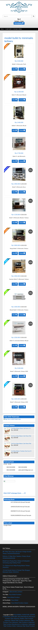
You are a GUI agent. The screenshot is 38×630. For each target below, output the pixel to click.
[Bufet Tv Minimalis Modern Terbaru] (18, 204)
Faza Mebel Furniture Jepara (19, 603)
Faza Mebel (15, 600)
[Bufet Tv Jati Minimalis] (18, 143)
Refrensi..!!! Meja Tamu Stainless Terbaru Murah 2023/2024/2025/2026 (16, 557)
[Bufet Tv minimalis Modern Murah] (18, 327)
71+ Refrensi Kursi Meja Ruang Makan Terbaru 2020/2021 (16, 566)
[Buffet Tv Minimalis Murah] (18, 112)
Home (2, 29)
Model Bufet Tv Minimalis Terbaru (19, 310)
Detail (21, 69)
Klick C (6, 493)
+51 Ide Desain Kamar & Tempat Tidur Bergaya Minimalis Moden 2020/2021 (16, 571)
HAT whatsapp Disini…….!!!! (17, 493)
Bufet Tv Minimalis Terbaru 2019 (19, 402)
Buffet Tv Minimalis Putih (19, 64)
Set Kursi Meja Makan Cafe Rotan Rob (21, 436)
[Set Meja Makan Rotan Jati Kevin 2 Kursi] (7, 431)
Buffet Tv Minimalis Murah (19, 125)
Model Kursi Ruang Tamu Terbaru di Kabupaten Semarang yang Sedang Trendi (16, 561)
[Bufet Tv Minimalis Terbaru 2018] (18, 358)
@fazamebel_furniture (16, 591)
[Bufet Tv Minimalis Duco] (18, 174)
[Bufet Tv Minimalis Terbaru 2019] (18, 389)
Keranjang (18, 23)
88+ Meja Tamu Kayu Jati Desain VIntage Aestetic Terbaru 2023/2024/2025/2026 (17, 552)
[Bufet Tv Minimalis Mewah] (18, 82)
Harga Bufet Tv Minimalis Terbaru (19, 248)
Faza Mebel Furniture (15, 594)
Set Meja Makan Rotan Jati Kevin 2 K (21, 428)
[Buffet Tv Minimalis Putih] (18, 51)
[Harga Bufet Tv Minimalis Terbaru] (18, 235)
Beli (14, 69)
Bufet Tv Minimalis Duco (19, 187)
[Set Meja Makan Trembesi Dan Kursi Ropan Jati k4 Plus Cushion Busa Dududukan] (7, 453)
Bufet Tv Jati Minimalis (19, 156)
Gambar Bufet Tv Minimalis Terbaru (19, 279)
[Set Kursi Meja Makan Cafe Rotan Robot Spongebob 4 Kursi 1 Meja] (7, 438)
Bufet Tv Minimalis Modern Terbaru (19, 217)
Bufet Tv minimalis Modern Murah (19, 340)
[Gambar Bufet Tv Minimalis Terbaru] (18, 266)
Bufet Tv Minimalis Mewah (19, 95)
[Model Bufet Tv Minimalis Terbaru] (18, 297)
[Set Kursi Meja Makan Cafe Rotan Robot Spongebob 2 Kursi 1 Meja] (7, 446)
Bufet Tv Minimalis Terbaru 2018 (19, 371)
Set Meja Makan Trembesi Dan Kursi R (21, 451)
